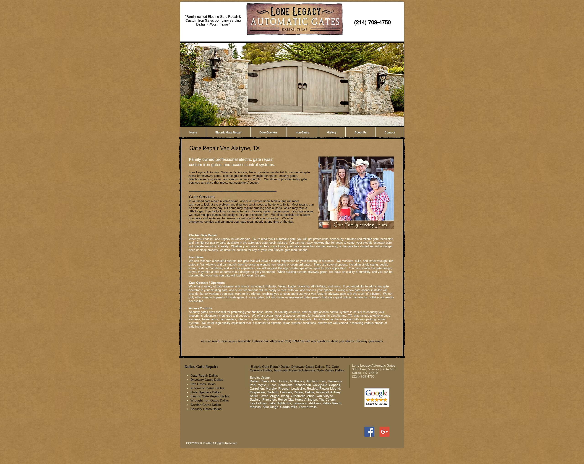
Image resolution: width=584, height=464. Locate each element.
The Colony (327, 399)
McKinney (297, 381)
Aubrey (335, 392)
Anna (311, 396)
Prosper (283, 388)
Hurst (299, 399)
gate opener (305, 211)
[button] (292, 84)
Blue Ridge (270, 407)
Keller (254, 396)
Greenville (298, 396)
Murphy (271, 388)
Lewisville (298, 388)
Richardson (303, 385)
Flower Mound (329, 388)
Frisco (283, 381)
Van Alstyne (324, 396)
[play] (394, 122)
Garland (272, 392)
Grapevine (257, 392)
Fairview (286, 392)
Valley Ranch (332, 403)
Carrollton (257, 388)
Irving (285, 396)
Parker (298, 392)
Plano (265, 381)
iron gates (195, 218)
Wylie (262, 385)
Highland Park (316, 381)
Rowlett (312, 388)
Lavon (264, 396)
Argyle (274, 396)
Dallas (254, 381)
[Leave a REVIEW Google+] (384, 432)
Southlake (285, 385)
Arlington (310, 399)
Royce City (285, 399)
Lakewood (300, 403)
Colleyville (320, 385)
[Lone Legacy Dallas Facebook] (369, 432)
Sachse (255, 399)
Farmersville (308, 407)
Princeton (269, 399)
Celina (309, 392)
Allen (273, 381)
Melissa (255, 407)
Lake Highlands (280, 403)
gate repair (269, 242)
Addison (315, 403)
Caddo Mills (288, 407)
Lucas (272, 385)
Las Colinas (258, 403)
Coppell (334, 385)
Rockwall (322, 392)
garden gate (280, 211)
